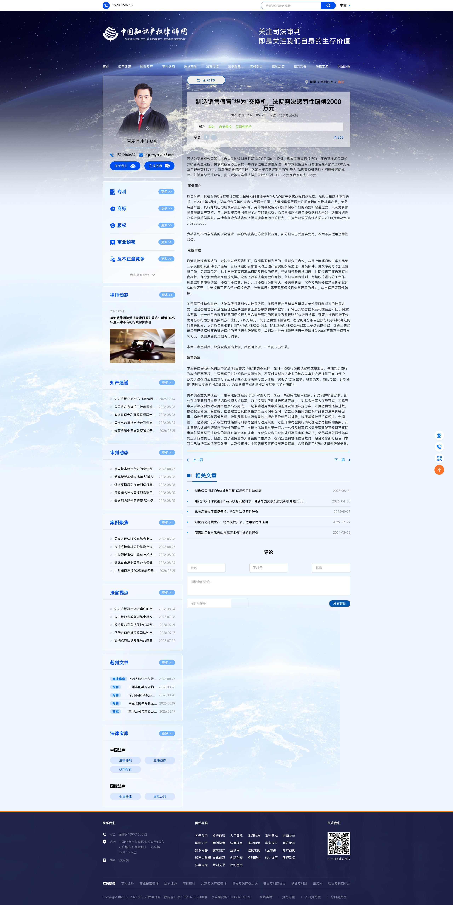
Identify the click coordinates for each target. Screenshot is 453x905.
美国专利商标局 (274, 883)
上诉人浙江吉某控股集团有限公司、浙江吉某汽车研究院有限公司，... (151, 679)
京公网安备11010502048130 (231, 897)
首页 (106, 66)
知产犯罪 (289, 843)
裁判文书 (300, 66)
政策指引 (125, 769)
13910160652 (122, 5)
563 (340, 137)
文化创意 (219, 857)
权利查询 (236, 865)
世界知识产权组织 (245, 883)
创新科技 (236, 857)
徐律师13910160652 (133, 834)
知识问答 (201, 850)
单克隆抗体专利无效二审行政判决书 (151, 703)
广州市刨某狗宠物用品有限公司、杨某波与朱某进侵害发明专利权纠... (151, 687)
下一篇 (339, 460)
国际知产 (146, 66)
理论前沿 (190, 66)
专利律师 (127, 883)
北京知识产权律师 (213, 883)
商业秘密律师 (149, 883)
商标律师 (189, 883)
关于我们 (121, 166)
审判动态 (168, 66)
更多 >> (166, 192)
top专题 (270, 850)
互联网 (235, 850)
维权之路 (254, 850)
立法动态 (159, 760)
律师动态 (278, 66)
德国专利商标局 (339, 883)
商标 (341, 82)
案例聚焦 (234, 66)
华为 (211, 127)
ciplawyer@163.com (159, 155)
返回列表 (208, 80)
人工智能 (236, 836)
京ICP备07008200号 (192, 897)
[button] (140, 360)
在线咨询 (155, 166)
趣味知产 (219, 850)
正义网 (317, 883)
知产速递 (124, 66)
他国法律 (125, 796)
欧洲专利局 (299, 883)
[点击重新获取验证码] (239, 603)
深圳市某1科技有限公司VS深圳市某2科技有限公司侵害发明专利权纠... (151, 695)
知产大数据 (203, 857)
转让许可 (271, 857)
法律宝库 (322, 66)
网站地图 (344, 66)
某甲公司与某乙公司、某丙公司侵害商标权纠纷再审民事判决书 (151, 711)
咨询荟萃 (289, 836)
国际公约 (159, 796)
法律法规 (125, 760)
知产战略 (289, 850)
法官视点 (212, 66)
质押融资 (289, 857)
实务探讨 (256, 66)
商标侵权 (225, 127)
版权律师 (170, 883)
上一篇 (197, 460)
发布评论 (339, 603)
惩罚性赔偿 (244, 127)
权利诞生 (254, 857)
